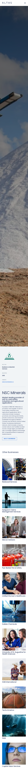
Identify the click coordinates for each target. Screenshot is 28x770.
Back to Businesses (9, 438)
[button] (25, 3)
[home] (7, 3)
